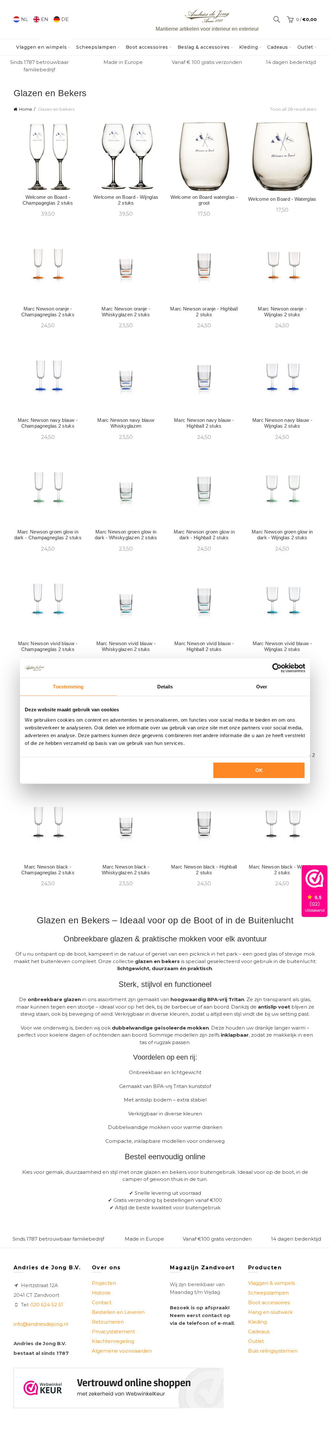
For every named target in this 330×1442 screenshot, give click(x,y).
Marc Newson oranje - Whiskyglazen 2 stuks (126, 311)
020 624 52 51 (46, 1305)
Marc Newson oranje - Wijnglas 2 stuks (282, 311)
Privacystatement (113, 1331)
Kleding (248, 47)
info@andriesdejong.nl (41, 1324)
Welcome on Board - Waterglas (282, 199)
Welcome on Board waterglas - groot (204, 200)
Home (25, 109)
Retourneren (108, 1322)
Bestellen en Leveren (118, 1312)
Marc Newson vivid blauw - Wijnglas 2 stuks (282, 646)
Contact (102, 1302)
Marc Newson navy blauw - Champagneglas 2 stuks (48, 423)
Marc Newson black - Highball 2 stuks (204, 869)
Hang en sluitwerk (270, 1312)
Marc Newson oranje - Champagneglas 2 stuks (47, 311)
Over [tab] (261, 686)
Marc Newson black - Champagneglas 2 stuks (47, 869)
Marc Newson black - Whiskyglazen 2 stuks (126, 869)
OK (259, 770)
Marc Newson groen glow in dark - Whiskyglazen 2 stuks (126, 534)
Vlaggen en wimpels (43, 44)
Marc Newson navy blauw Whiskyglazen (125, 423)
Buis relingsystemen (272, 1351)
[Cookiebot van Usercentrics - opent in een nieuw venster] (277, 668)
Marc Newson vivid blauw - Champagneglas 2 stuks (48, 646)
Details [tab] (165, 686)
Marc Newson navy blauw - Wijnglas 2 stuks (282, 423)
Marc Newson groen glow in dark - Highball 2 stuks (204, 534)
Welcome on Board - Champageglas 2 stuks (48, 200)
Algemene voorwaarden (122, 1351)
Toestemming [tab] (68, 686)
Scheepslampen (96, 47)
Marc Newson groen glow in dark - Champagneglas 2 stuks (48, 534)
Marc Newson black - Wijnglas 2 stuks (282, 869)
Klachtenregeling (113, 1341)
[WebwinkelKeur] (119, 1388)
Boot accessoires (147, 47)
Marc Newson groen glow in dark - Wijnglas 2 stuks (282, 534)
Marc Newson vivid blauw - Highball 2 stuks (204, 646)
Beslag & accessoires (204, 47)
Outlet (305, 47)
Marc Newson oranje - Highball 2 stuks (204, 311)
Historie (101, 1293)
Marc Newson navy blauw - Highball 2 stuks (204, 423)
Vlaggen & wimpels (271, 1283)
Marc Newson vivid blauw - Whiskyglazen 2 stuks (126, 646)
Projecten (104, 1283)
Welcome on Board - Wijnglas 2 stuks (125, 200)
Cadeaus (277, 47)
